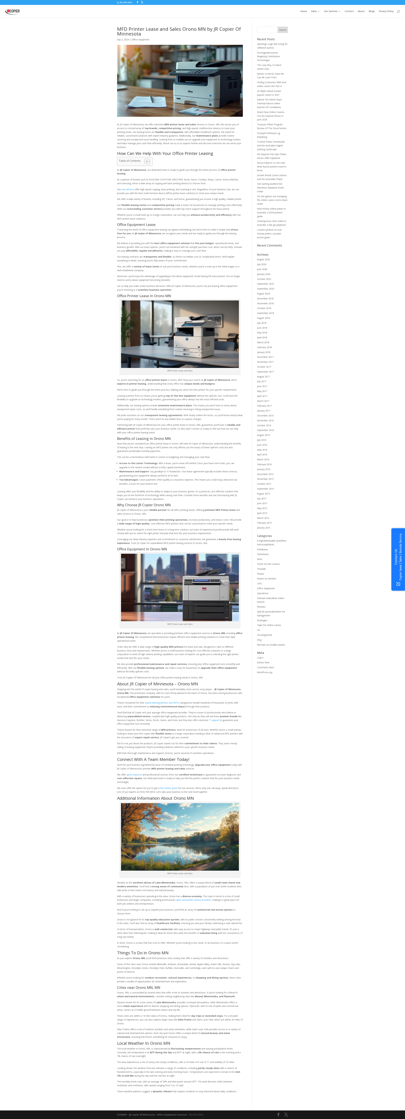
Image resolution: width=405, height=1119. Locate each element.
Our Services (330, 11)
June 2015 (262, 503)
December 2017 (265, 356)
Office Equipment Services (172, 1114)
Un (258, 629)
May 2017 (262, 391)
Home (303, 11)
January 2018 (263, 352)
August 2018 (263, 317)
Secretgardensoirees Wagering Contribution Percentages (268, 56)
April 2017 (262, 396)
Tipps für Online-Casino (269, 625)
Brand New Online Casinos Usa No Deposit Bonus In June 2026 (270, 116)
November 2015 (265, 478)
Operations (262, 593)
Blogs (372, 11)
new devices (128, 189)
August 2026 (263, 259)
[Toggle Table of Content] (145, 161)
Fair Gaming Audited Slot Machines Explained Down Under (270, 187)
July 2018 (261, 322)
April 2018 (262, 337)
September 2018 (265, 313)
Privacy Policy (386, 11)
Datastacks (263, 554)
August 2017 (263, 376)
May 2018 (262, 332)
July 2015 (261, 498)
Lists (259, 583)
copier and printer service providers (193, 899)
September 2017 (265, 371)
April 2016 (262, 454)
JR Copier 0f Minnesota (142, 1114)
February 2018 (264, 347)
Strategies (262, 620)
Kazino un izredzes (266, 578)
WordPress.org (264, 672)
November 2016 (265, 420)
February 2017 (264, 405)
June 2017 (262, 386)
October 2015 (264, 483)
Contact (349, 11)
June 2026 (262, 269)
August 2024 (263, 293)
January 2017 (263, 410)
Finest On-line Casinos (268, 563)
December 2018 (265, 298)
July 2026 (261, 264)
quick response (134, 774)
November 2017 (265, 361)
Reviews (261, 606)
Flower (260, 573)
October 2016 (264, 425)
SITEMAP (122, 1114)
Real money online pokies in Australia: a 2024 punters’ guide (271, 212)
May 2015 (262, 508)
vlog (259, 639)
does (259, 559)
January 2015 (263, 527)
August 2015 (263, 493)
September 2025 (265, 283)
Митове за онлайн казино (271, 644)
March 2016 (263, 459)
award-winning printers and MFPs (162, 702)
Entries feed (263, 662)
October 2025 (264, 279)
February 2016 (264, 464)
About (361, 11)
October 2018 (264, 308)
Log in (260, 657)
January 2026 (263, 274)
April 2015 (262, 513)
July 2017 (261, 381)
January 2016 (263, 469)
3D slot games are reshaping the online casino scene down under (272, 200)
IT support (214, 720)
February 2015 (264, 522)
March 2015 (263, 518)
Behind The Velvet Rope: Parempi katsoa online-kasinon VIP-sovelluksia (269, 103)
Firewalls (261, 568)
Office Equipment (140, 39)
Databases (262, 549)
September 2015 (265, 488)
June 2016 (262, 444)
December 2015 (265, 474)
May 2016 (262, 449)
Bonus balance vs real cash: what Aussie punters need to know (271, 166)
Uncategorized (264, 634)
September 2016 (265, 430)
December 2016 (265, 415)
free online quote (169, 788)
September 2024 (265, 288)
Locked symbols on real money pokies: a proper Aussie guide (269, 233)
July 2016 (261, 439)
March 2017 (263, 400)
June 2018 (262, 327)
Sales (314, 11)
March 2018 (263, 342)
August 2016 (263, 435)
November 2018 (265, 303)
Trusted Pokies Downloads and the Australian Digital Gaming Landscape (271, 145)
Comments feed (265, 667)
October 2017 (264, 366)
